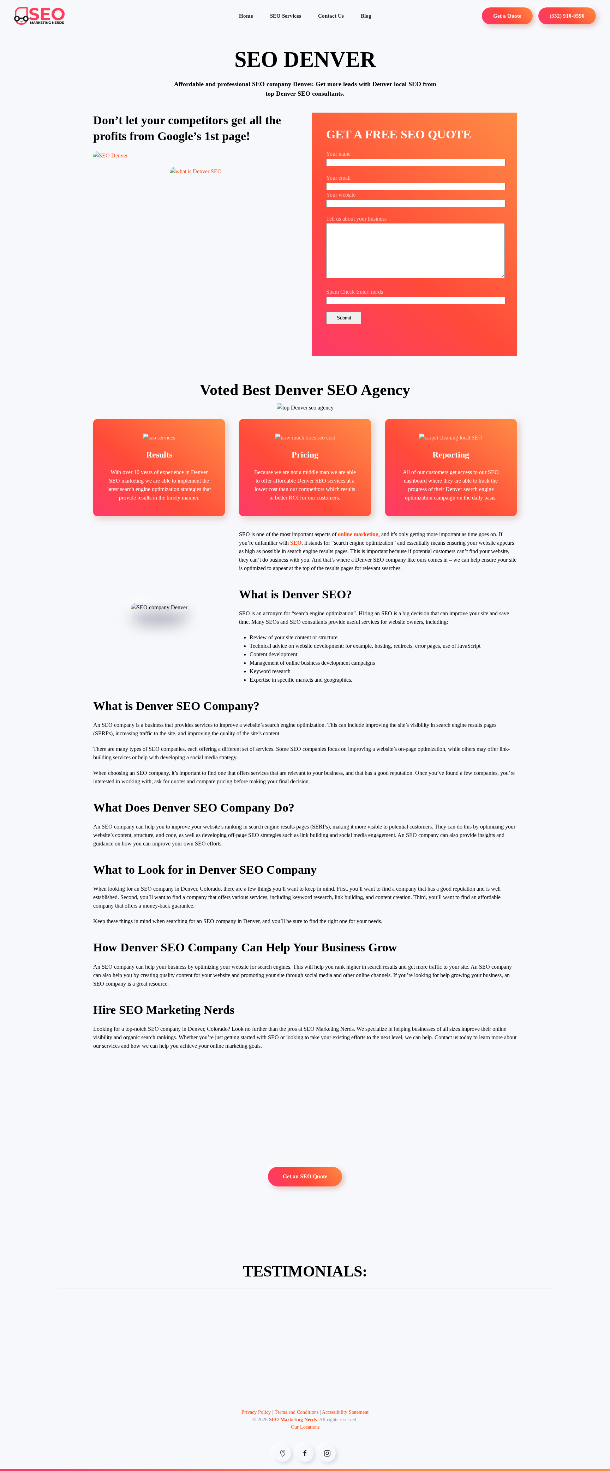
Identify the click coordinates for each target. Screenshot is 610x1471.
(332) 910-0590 (567, 16)
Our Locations (305, 1427)
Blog (366, 16)
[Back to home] (39, 16)
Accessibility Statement (345, 1412)
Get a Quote (507, 16)
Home (246, 16)
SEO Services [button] (285, 16)
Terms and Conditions (296, 1412)
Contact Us (331, 16)
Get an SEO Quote (305, 1176)
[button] (196, 171)
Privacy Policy (256, 1412)
